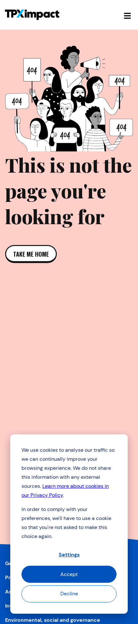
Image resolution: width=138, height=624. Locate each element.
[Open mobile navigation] (127, 15)
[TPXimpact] (32, 14)
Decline (69, 593)
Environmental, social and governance (52, 620)
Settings (69, 554)
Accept (69, 574)
